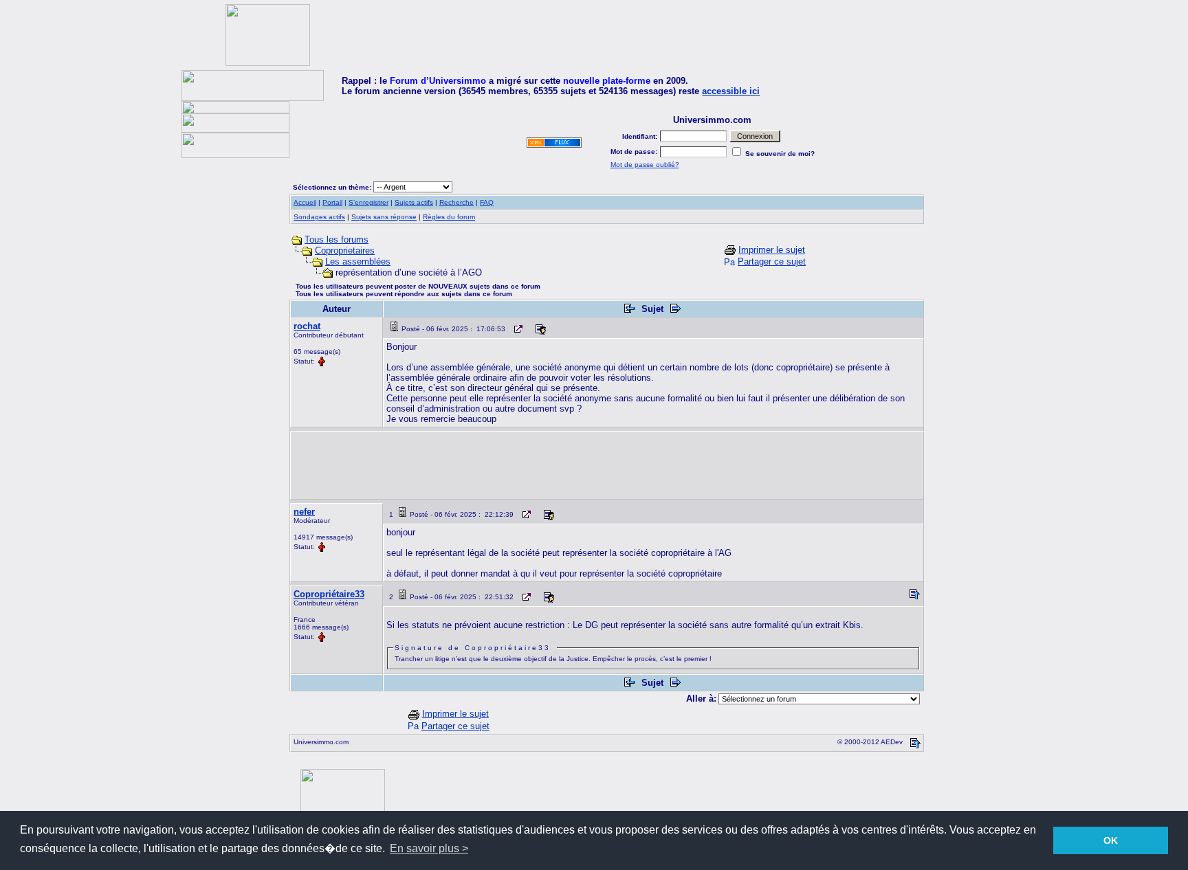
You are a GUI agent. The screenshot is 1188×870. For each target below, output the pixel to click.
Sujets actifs (414, 202)
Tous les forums (336, 239)
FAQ (487, 202)
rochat (307, 326)
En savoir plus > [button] (429, 848)
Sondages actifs (319, 217)
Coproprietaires (345, 250)
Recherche (456, 202)
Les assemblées (357, 261)
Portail (332, 202)
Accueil (305, 202)
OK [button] (1110, 840)
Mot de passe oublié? (644, 164)
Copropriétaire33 (329, 594)
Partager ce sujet (772, 261)
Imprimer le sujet (771, 250)
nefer (304, 511)
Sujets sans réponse (384, 217)
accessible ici (731, 91)
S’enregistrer (368, 202)
